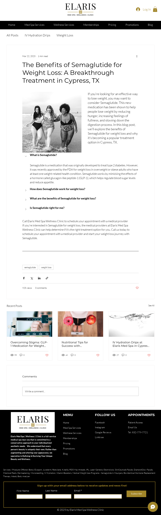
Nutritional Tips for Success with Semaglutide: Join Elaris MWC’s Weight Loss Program (79, 344)
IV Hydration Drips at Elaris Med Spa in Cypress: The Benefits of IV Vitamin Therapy (131, 344)
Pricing (66, 443)
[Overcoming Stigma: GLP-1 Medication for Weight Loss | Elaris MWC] (29, 324)
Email (77, 491)
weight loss (46, 267)
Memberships (70, 438)
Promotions (69, 448)
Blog (65, 453)
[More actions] (137, 56)
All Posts (12, 35)
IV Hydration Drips (37, 35)
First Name (23, 491)
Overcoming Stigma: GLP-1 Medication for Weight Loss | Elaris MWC (29, 344)
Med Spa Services (72, 427)
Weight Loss (65, 35)
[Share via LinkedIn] (39, 278)
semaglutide (30, 267)
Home (66, 422)
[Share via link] (46, 278)
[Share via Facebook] (23, 278)
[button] (155, 9)
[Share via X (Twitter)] (31, 278)
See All (151, 305)
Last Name (51, 491)
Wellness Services (72, 433)
